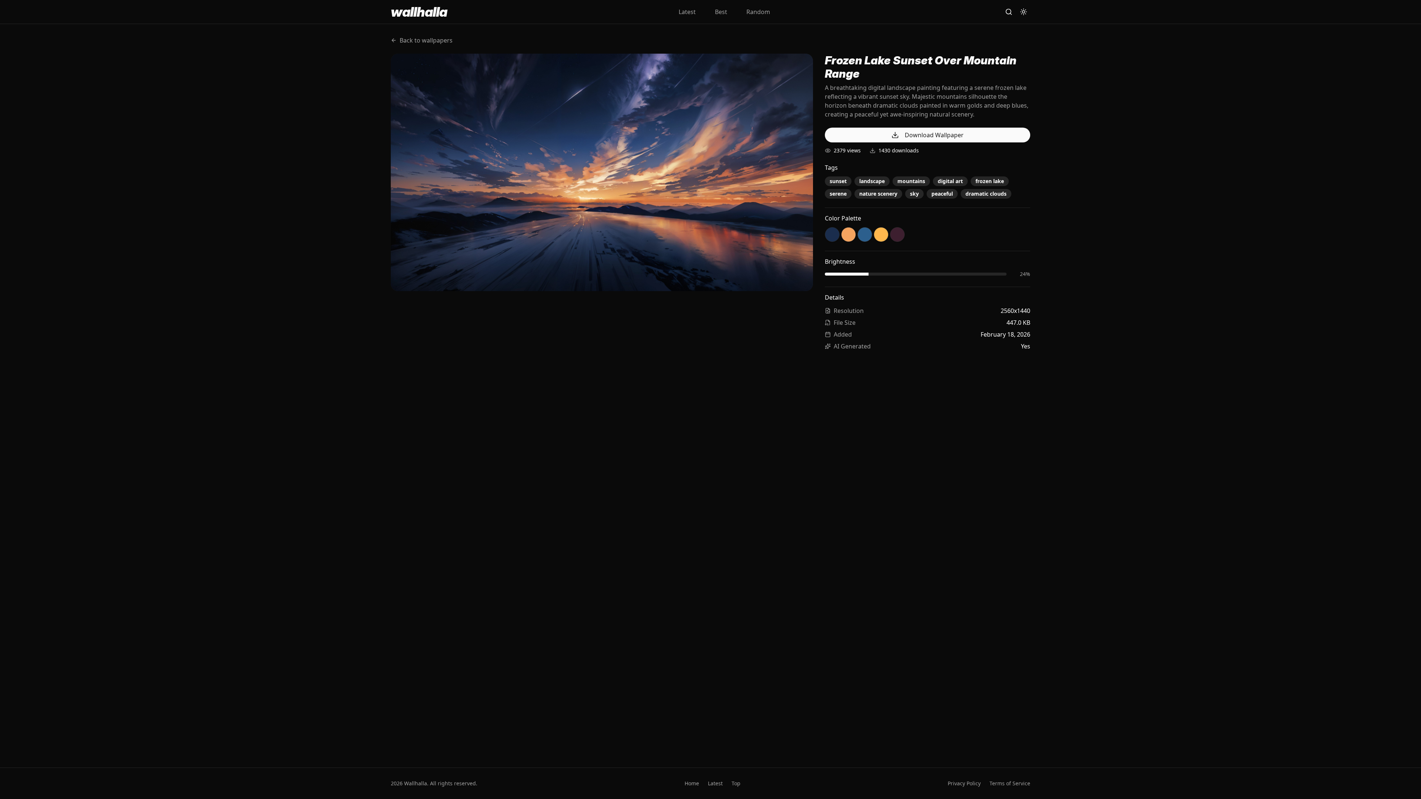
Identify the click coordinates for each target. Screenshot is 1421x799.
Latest (687, 12)
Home (692, 783)
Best (721, 12)
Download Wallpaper (934, 135)
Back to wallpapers (426, 40)
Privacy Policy (964, 783)
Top (736, 783)
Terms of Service (1010, 783)
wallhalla (419, 11)
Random (758, 12)
